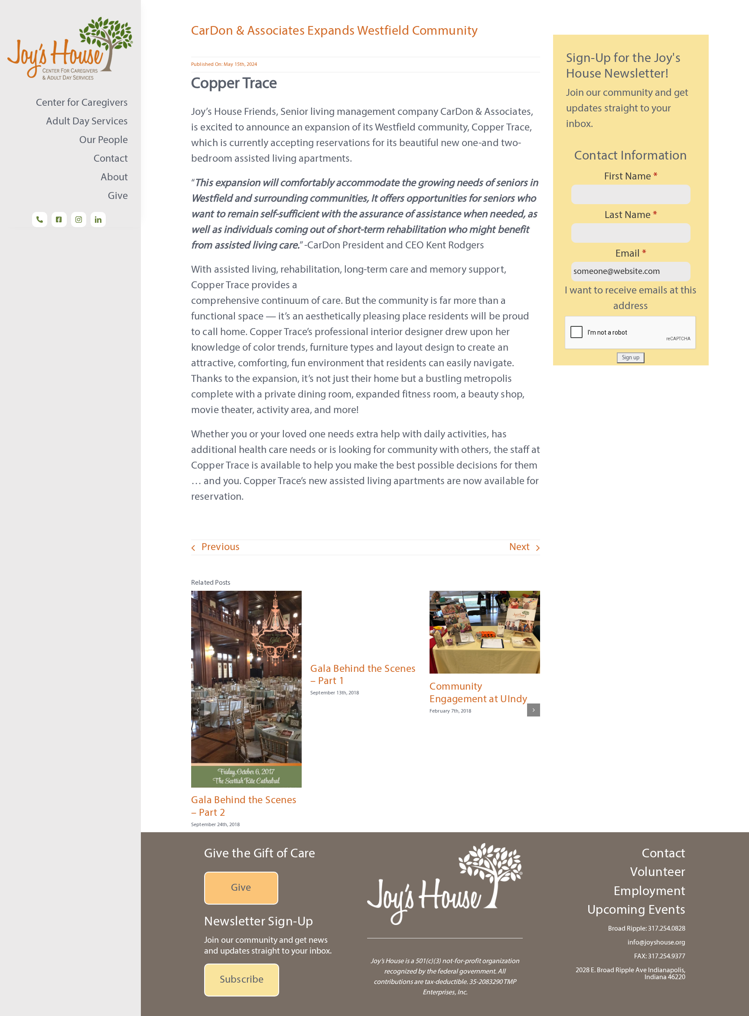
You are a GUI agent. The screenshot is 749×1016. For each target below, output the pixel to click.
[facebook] (59, 219)
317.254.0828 (666, 928)
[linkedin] (98, 219)
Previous (220, 547)
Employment (650, 892)
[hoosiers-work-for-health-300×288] (72, 22)
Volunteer (657, 872)
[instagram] (78, 219)
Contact (663, 854)
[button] (197, 709)
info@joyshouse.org (656, 942)
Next (519, 547)
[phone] (39, 219)
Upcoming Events (636, 910)
